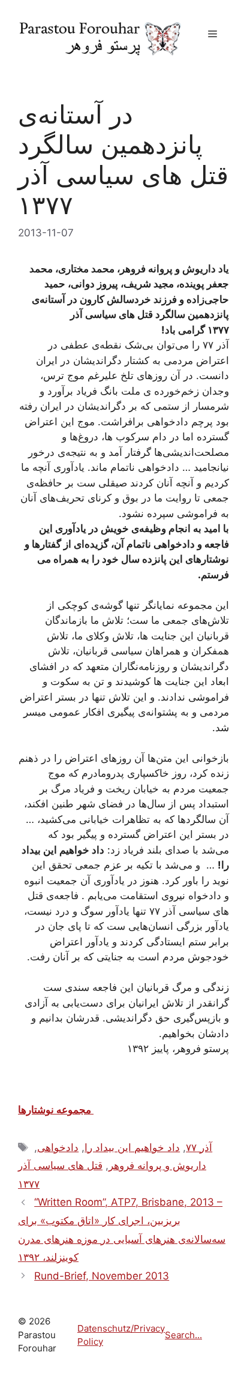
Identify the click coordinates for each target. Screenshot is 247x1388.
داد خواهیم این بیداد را (132, 1147)
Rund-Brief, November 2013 (101, 1276)
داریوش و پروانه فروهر (157, 1165)
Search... (183, 1335)
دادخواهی (58, 1147)
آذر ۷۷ (199, 1147)
